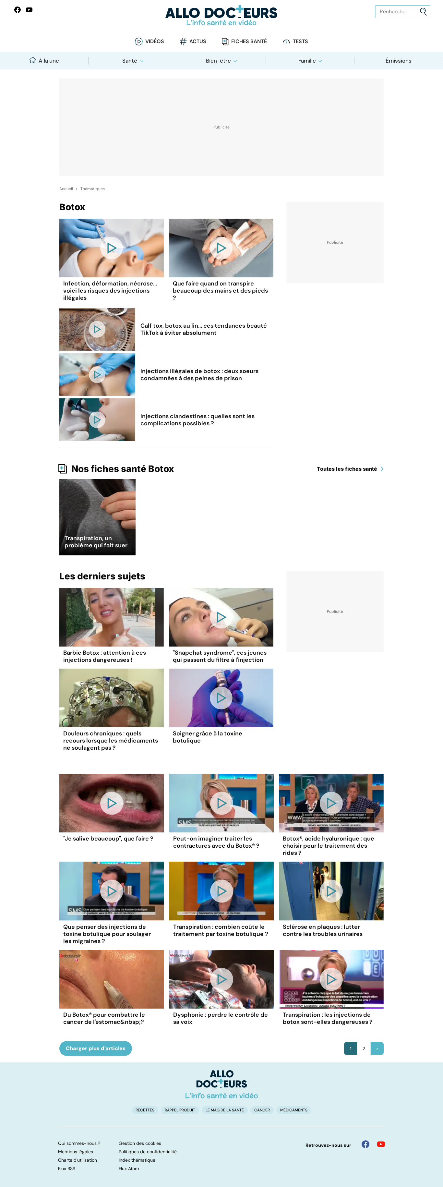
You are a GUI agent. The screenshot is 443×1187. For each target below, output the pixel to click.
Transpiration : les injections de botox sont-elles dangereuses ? (328, 1018)
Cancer (262, 1110)
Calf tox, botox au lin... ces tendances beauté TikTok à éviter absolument (203, 329)
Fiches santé (249, 41)
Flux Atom (129, 1168)
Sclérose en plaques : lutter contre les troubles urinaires (323, 930)
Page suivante (377, 1048)
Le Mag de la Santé (225, 1110)
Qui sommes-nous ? (79, 1143)
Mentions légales (75, 1152)
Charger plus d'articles (96, 1048)
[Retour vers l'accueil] (221, 15)
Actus (197, 41)
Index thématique (137, 1160)
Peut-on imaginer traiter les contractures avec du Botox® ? (216, 842)
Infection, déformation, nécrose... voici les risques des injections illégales (110, 291)
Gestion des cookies (140, 1143)
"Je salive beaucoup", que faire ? (108, 838)
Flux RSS (66, 1168)
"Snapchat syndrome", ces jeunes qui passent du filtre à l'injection (220, 656)
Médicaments (293, 1110)
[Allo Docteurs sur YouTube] (29, 9)
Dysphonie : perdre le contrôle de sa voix (220, 1018)
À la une (49, 60)
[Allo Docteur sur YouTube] (381, 1144)
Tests (300, 41)
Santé (129, 60)
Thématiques (92, 188)
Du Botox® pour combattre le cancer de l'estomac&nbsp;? (104, 1018)
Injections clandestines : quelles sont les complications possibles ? (197, 419)
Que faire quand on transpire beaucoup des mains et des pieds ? (220, 291)
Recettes (145, 1110)
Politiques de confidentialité (148, 1152)
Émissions (399, 60)
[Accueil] (222, 1084)
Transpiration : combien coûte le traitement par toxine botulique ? (220, 930)
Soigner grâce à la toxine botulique (207, 737)
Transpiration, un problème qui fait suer (96, 542)
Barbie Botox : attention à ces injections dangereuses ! (104, 656)
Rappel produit (180, 1110)
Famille (307, 60)
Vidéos (154, 41)
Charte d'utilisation (77, 1160)
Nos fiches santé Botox (122, 469)
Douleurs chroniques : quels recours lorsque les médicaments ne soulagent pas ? (110, 741)
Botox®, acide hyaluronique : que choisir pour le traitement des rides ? (328, 846)
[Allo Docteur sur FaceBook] (17, 9)
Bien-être (218, 60)
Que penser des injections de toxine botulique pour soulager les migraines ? (107, 934)
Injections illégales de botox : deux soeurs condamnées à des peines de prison (199, 374)
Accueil (66, 188)
